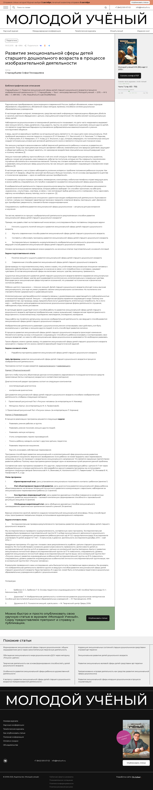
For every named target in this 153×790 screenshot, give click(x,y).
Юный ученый (116, 31)
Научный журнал (10, 31)
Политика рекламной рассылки (61, 787)
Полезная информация (13, 737)
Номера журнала (10, 721)
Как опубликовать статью (14, 733)
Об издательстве (10, 745)
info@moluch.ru (143, 7)
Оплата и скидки (10, 741)
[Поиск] (106, 7)
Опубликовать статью (140, 2)
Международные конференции (47, 31)
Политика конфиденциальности (61, 783)
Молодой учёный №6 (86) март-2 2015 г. (132, 68)
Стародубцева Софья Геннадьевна (24, 73)
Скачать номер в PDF (129, 76)
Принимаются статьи (123, 737)
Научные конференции (13, 725)
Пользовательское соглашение (61, 780)
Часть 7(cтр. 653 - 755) (127, 87)
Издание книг (143, 31)
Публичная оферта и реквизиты (61, 777)
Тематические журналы (85, 31)
